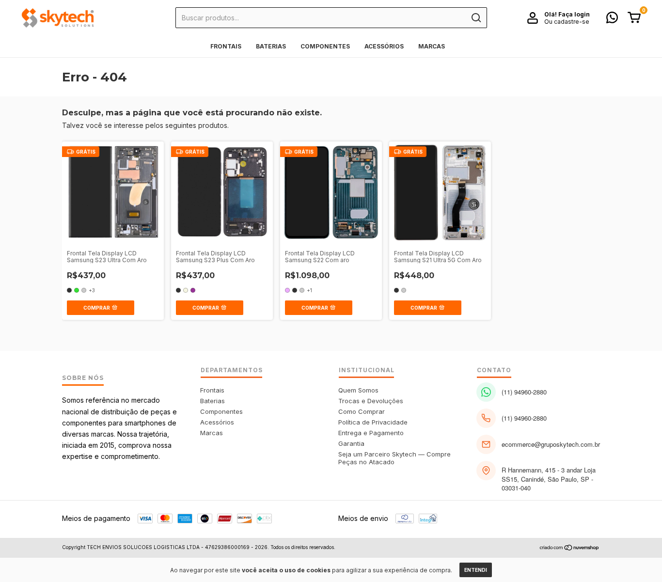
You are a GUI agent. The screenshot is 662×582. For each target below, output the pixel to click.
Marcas (431, 46)
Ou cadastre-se (566, 21)
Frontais (225, 46)
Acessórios (384, 46)
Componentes (325, 46)
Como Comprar (361, 411)
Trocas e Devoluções (370, 401)
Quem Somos (358, 390)
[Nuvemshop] (569, 548)
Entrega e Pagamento (371, 433)
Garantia (351, 443)
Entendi (475, 570)
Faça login (574, 14)
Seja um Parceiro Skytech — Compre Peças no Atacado (394, 458)
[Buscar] (476, 18)
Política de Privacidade (373, 422)
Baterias (271, 46)
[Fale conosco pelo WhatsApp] (612, 19)
